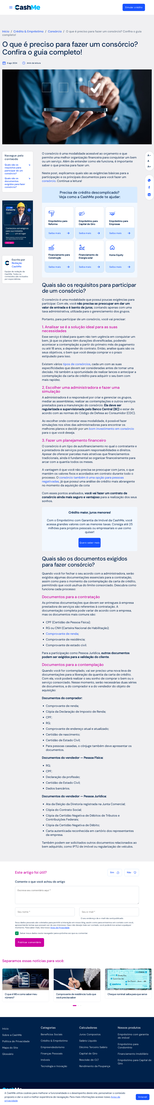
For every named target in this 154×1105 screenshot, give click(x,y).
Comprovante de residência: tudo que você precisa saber (76, 996)
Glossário (7, 1054)
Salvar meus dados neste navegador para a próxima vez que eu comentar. (54, 933)
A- (149, 155)
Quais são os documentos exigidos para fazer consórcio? (15, 183)
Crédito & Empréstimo (28, 31)
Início (5, 31)
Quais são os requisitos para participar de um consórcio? (14, 169)
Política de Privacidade (16, 1041)
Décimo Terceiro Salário (93, 1047)
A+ (149, 166)
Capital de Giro (88, 1053)
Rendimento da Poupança (94, 1066)
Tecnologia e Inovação (54, 1066)
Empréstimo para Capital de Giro (134, 1061)
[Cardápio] (11, 7)
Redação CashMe (17, 264)
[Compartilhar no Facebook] (149, 187)
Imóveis (45, 1059)
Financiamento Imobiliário (133, 1053)
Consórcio (55, 31)
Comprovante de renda (62, 634)
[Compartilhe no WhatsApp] (149, 180)
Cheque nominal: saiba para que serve (127, 994)
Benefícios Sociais (51, 1034)
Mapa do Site (10, 1047)
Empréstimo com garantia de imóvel (133, 1036)
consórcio (49, 181)
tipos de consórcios (76, 364)
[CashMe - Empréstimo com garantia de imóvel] (30, 7)
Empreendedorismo (53, 1047)
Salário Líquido (88, 1040)
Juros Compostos (90, 1034)
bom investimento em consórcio (111, 429)
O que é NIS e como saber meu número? (21, 996)
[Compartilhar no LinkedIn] (149, 195)
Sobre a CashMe (12, 1035)
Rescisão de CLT (89, 1059)
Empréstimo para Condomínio (128, 1045)
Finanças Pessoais (52, 1053)
